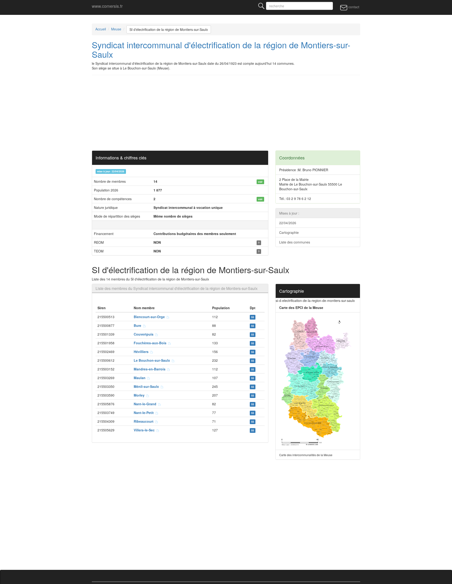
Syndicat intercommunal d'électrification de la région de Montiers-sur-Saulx (221, 49)
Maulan (140, 377)
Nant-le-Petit (145, 412)
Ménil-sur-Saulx (147, 386)
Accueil (100, 29)
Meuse (116, 29)
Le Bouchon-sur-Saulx (153, 360)
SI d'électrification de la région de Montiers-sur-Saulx (168, 29)
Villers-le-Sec (145, 430)
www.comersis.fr (107, 6)
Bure (138, 325)
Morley (140, 395)
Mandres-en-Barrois (150, 369)
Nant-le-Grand (146, 404)
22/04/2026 (287, 222)
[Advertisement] (233, 113)
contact (353, 6)
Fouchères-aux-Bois (151, 343)
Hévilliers (142, 351)
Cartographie (289, 232)
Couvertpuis (144, 334)
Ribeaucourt (144, 421)
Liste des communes (294, 242)
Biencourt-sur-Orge (150, 316)
